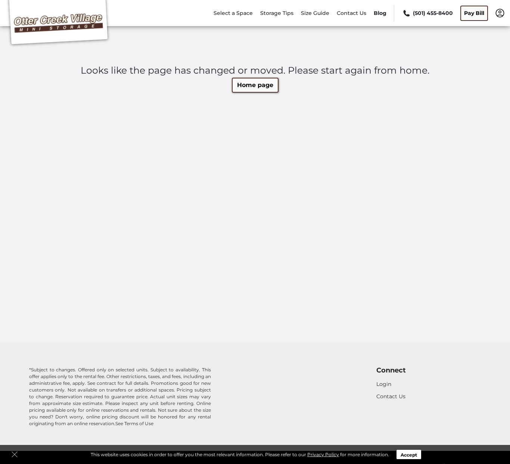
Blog (380, 13)
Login (383, 384)
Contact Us (351, 13)
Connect (391, 370)
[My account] (499, 12)
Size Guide (315, 13)
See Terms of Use (134, 423)
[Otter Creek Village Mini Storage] (58, 23)
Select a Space (233, 13)
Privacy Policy (323, 454)
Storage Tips (276, 13)
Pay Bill (474, 13)
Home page (255, 85)
